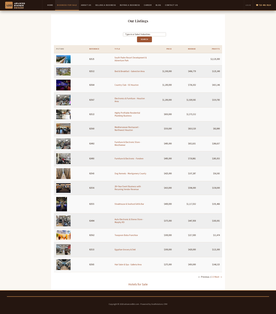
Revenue (192, 49)
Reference (94, 49)
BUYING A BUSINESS (130, 5)
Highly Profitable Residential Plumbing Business (127, 114)
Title (117, 49)
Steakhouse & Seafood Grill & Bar (129, 204)
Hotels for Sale (138, 284)
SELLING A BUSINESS (105, 5)
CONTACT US (171, 5)
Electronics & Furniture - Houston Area (130, 100)
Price (169, 49)
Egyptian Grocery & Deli (125, 249)
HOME (50, 5)
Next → (218, 276)
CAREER (148, 5)
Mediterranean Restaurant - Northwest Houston (127, 129)
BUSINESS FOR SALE (67, 5)
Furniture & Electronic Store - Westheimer (128, 144)
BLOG (158, 5)
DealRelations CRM (159, 304)
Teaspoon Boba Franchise (126, 235)
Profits (216, 49)
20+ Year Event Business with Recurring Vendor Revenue (128, 188)
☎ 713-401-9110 (263, 5)
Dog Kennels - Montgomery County (130, 173)
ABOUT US (86, 5)
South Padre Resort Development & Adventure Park (131, 59)
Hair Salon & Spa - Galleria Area (128, 264)
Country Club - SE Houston (127, 85)
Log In (248, 5)
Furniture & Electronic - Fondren (129, 158)
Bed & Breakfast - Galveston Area (130, 71)
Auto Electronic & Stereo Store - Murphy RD (129, 221)
